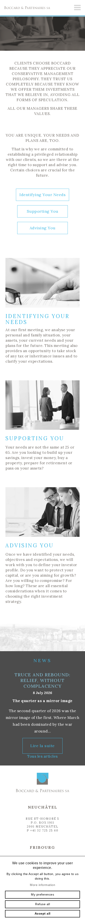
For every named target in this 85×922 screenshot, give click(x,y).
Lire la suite (42, 745)
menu (77, 7)
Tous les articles (42, 756)
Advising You (43, 227)
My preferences (42, 894)
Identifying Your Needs (42, 194)
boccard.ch (26, 7)
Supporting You (42, 211)
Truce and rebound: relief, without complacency (42, 680)
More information (42, 885)
